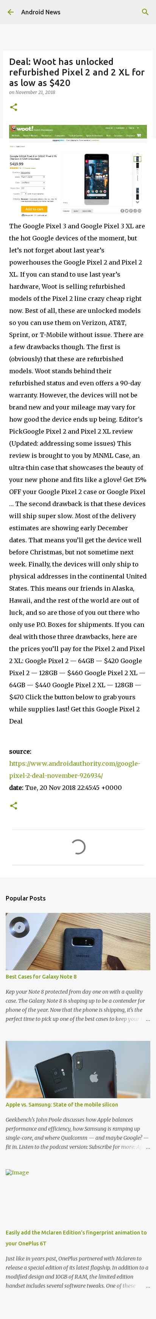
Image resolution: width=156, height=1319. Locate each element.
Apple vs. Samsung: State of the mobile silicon (62, 1105)
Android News (41, 12)
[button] (13, 108)
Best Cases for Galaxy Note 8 (41, 977)
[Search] (145, 12)
